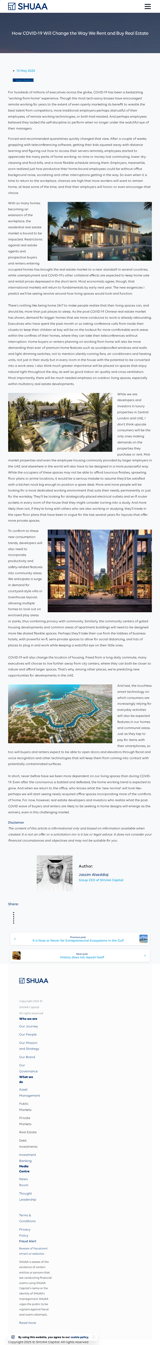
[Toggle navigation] (148, 6)
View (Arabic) (24, 80)
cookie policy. (80, 1337)
